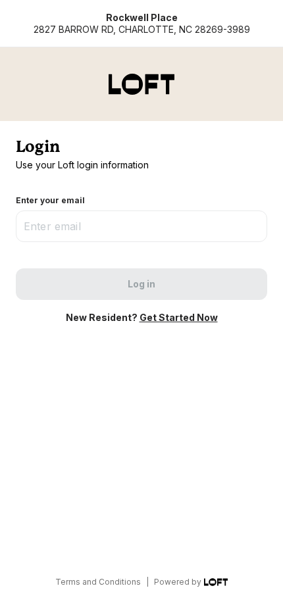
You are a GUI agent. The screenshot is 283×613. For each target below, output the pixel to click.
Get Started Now (179, 317)
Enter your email (50, 200)
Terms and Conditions (98, 582)
